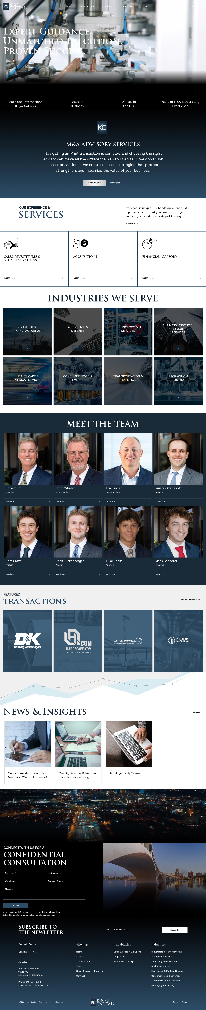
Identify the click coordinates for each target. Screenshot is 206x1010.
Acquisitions (120, 943)
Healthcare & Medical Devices (167, 958)
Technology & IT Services (164, 948)
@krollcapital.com (39, 972)
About (79, 943)
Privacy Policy (46, 899)
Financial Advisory (123, 948)
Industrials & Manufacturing (166, 939)
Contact (80, 963)
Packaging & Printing (162, 972)
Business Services (160, 953)
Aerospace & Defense (162, 943)
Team (79, 953)
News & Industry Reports (89, 958)
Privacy (185, 989)
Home (79, 939)
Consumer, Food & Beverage (165, 963)
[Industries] (27, 348)
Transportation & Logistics (165, 967)
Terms (175, 989)
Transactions (83, 948)
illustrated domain (55, 989)
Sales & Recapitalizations (127, 939)
